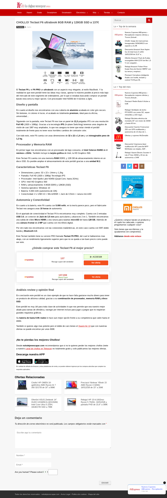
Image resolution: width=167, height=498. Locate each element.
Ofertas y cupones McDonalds (136, 135)
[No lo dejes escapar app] (24, 363)
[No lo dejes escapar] (33, 7)
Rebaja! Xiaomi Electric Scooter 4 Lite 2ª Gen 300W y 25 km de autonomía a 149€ (138, 155)
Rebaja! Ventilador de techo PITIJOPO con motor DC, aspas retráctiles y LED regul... (137, 112)
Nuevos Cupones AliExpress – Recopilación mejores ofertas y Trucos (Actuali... (137, 34)
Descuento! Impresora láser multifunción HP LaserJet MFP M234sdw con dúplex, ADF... (136, 146)
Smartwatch (66, 12)
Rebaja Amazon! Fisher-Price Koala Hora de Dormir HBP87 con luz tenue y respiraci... (138, 69)
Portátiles (20, 27)
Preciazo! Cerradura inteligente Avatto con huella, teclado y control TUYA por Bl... (137, 77)
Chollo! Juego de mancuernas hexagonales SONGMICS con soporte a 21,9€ (136, 43)
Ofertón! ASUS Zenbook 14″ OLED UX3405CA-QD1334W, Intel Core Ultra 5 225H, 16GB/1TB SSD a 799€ (44, 403)
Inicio (19, 12)
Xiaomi (29, 12)
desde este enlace (132, 236)
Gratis (39, 12)
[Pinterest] (135, 166)
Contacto (121, 12)
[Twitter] (129, 166)
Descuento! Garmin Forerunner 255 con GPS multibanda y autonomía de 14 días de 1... (137, 129)
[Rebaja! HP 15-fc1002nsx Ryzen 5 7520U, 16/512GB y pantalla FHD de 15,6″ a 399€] (71, 407)
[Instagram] (141, 166)
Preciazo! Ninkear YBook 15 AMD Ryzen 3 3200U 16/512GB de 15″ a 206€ (94, 385)
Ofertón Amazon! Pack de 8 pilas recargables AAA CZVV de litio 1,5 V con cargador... (138, 60)
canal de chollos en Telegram (38, 349)
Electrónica (80, 12)
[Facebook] (123, 166)
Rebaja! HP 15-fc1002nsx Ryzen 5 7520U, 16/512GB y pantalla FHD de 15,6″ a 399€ (94, 402)
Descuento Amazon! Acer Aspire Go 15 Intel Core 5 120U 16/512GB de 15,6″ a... (137, 51)
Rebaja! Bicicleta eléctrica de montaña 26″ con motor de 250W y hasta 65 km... (137, 120)
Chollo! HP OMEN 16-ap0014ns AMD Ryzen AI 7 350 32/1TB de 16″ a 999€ (43, 385)
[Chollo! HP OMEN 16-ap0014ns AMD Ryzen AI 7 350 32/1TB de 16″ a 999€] (22, 390)
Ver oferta (95, 263)
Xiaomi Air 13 (84, 326)
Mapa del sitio (93, 494)
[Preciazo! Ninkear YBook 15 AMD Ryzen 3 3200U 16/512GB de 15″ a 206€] (71, 390)
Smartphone (52, 12)
